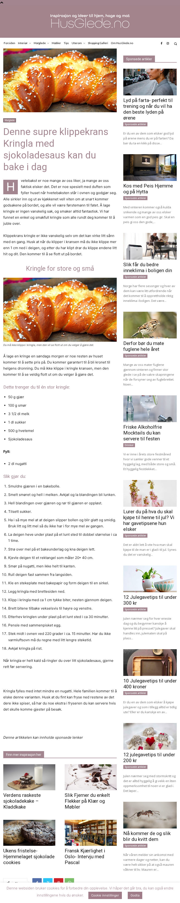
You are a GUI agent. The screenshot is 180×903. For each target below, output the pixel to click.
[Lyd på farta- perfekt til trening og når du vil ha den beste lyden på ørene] (150, 82)
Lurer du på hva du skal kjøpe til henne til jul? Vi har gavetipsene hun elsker (148, 520)
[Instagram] (168, 44)
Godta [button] (135, 895)
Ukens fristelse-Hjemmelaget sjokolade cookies (29, 856)
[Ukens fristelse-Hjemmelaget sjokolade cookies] (29, 833)
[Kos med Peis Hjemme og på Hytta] (150, 167)
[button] (175, 43)
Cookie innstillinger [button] (105, 895)
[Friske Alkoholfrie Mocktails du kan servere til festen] (150, 408)
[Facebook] (161, 44)
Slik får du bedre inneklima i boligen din (147, 267)
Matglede (10, 120)
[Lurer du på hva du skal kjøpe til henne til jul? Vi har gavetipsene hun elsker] (150, 493)
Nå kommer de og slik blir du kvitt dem (147, 836)
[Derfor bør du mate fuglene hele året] (150, 325)
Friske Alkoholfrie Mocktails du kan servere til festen (142, 433)
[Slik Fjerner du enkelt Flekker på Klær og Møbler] (91, 777)
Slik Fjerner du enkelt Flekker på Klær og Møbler (87, 801)
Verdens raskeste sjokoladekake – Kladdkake (22, 801)
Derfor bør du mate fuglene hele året (143, 346)
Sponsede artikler (135, 124)
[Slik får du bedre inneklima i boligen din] (150, 246)
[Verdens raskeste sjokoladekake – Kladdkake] (29, 777)
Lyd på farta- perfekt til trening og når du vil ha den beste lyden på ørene (148, 109)
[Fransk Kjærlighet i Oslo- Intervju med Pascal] (91, 833)
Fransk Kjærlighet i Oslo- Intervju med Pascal (85, 856)
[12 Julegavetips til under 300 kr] (150, 579)
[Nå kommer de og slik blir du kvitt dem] (150, 815)
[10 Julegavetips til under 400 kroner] (150, 662)
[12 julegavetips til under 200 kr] (150, 736)
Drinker (129, 445)
